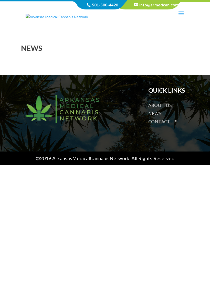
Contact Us (162, 121)
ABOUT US (160, 105)
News (154, 113)
